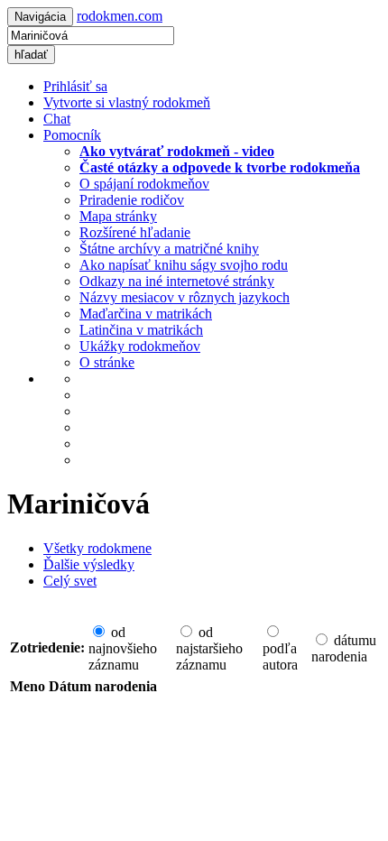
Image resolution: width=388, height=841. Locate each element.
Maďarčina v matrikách (145, 313)
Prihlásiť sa (75, 86)
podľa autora (280, 656)
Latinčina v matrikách (141, 329)
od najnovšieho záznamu (122, 648)
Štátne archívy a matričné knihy (169, 248)
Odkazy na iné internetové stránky (176, 281)
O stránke (106, 362)
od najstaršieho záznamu (209, 648)
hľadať (31, 54)
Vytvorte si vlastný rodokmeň (126, 102)
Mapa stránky (118, 216)
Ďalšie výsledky (88, 564)
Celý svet (70, 580)
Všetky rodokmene (97, 548)
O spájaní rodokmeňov (144, 183)
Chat (56, 118)
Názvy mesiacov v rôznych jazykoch (184, 297)
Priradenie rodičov (131, 200)
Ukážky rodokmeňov (139, 346)
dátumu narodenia (343, 648)
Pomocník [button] (72, 135)
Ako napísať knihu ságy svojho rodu (183, 265)
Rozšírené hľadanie (134, 232)
